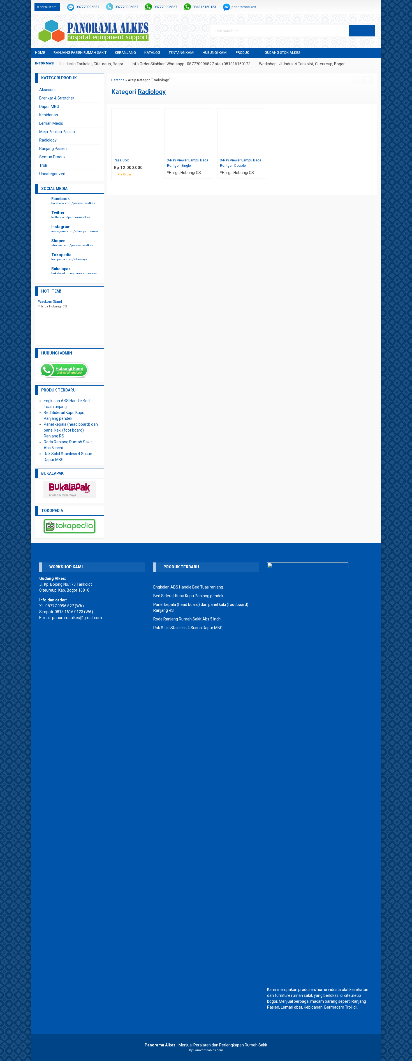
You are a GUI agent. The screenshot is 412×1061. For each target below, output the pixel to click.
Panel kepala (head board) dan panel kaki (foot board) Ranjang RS (71, 430)
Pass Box (121, 160)
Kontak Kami (47, 7)
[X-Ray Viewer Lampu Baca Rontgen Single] (189, 132)
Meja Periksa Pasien (57, 131)
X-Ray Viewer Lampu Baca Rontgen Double (240, 163)
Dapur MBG (49, 106)
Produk (242, 52)
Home (40, 52)
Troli (43, 165)
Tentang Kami (181, 52)
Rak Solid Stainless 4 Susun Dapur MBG (188, 628)
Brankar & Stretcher (56, 98)
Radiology (48, 140)
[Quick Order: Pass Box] (156, 152)
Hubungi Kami (215, 52)
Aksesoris (48, 89)
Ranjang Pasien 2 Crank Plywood (63, 301)
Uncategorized (52, 174)
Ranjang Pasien (53, 148)
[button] (362, 30)
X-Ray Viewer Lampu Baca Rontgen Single (187, 163)
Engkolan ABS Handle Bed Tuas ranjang (188, 587)
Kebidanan (48, 115)
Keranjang (125, 52)
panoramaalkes (244, 7)
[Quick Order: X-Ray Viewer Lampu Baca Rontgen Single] (209, 152)
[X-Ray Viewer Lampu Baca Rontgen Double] (242, 132)
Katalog (152, 52)
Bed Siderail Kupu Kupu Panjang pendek (188, 596)
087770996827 (87, 7)
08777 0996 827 (59, 606)
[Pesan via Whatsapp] (356, 7)
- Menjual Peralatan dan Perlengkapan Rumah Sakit (206, 1045)
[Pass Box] (136, 132)
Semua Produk (52, 157)
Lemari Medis (51, 123)
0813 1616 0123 (69, 612)
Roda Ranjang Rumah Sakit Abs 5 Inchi (187, 619)
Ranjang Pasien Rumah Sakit (80, 52)
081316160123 (204, 7)
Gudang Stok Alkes (282, 52)
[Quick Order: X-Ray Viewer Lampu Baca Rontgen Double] (263, 152)
